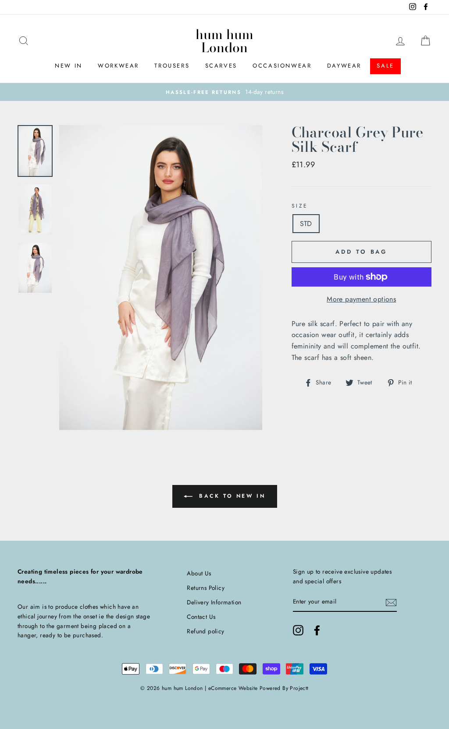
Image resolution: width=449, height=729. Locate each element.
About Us (199, 573)
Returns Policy (205, 587)
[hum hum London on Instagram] (298, 630)
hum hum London (224, 40)
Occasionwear (282, 65)
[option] (224, 92)
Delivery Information (214, 602)
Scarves (221, 65)
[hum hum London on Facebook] (317, 630)
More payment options (361, 299)
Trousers (171, 65)
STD (306, 224)
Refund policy (205, 631)
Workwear (118, 65)
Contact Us (201, 616)
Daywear (344, 65)
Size (300, 206)
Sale (385, 65)
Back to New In (231, 496)
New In (68, 65)
